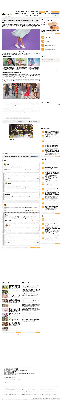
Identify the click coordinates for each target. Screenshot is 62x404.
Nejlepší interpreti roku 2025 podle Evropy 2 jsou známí (12, 396)
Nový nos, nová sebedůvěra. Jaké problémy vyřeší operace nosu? (48, 389)
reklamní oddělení (25, 373)
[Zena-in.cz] (7, 14)
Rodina (47, 11)
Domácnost (27, 11)
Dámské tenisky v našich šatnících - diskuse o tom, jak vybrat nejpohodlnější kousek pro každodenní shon (30, 391)
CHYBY (7, 118)
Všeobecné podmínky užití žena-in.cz (10, 377)
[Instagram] (55, 16)
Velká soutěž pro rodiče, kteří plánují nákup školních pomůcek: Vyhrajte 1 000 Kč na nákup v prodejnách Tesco (50, 30)
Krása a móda (41, 11)
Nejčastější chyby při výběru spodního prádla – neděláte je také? (30, 392)
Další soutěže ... (57, 33)
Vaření (25, 13)
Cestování (18, 11)
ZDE (17, 368)
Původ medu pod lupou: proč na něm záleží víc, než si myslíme (48, 394)
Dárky (22, 11)
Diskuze (45, 13)
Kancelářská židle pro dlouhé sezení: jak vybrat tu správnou (30, 394)
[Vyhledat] (53, 16)
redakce (16, 369)
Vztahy (29, 13)
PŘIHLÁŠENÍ (21, 156)
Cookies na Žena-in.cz (8, 380)
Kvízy (49, 13)
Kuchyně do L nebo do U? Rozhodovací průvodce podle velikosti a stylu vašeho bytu (48, 391)
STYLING (21, 118)
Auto (37, 13)
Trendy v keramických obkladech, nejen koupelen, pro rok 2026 (48, 392)
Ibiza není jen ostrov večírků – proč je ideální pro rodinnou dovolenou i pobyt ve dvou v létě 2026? (13, 391)
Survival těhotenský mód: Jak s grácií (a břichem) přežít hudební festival (13, 389)
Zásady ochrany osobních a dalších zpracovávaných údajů (13, 379)
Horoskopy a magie (34, 11)
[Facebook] (58, 16)
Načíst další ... (35, 247)
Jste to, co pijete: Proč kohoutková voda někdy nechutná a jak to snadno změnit (30, 396)
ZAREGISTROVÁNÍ (16, 156)
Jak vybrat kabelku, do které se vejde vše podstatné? (12, 392)
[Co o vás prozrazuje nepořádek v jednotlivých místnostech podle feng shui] (21, 62)
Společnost (17, 13)
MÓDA (11, 118)
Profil (27, 15)
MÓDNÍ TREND (16, 118)
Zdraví (33, 13)
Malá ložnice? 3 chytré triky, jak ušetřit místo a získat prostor (48, 396)
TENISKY (28, 118)
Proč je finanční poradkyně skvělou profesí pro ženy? (12, 394)
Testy (22, 13)
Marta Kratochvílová (34, 121)
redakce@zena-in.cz (25, 370)
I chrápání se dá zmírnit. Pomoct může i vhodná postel (30, 389)
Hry (30, 15)
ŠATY (24, 118)
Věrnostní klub (35, 15)
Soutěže (40, 13)
